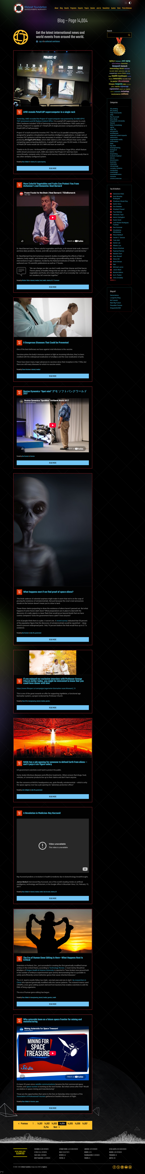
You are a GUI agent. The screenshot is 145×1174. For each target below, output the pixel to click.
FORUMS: (86, 1158)
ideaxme (111, 79)
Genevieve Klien (118, 194)
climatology (114, 166)
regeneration (114, 89)
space (37, 1101)
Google (110, 76)
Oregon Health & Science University (40, 970)
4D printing (114, 111)
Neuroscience (128, 84)
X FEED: (36, 1152)
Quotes (113, 8)
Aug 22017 (19, 112)
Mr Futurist (114, 300)
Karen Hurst (117, 220)
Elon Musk (113, 119)
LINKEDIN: (86, 1149)
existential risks (113, 73)
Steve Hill (24, 701)
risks (124, 89)
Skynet (112, 123)
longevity (119, 84)
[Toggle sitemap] (126, 3)
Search (129, 35)
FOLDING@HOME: (88, 1155)
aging (111, 61)
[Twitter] (118, 1167)
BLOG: (60, 1152)
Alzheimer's (118, 61)
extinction (119, 73)
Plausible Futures (116, 305)
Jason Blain (117, 270)
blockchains (114, 160)
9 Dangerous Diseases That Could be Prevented (46, 343)
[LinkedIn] (122, 1167)
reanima (117, 87)
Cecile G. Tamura (119, 237)
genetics (48, 701)
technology (125, 91)
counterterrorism (116, 174)
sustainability (117, 91)
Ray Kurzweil (47, 892)
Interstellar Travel (126, 79)
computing (114, 170)
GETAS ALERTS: (113, 1149)
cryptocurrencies (116, 178)
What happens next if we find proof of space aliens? (48, 592)
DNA (111, 115)
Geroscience (114, 295)
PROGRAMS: (112, 1155)
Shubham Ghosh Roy (120, 201)
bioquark (116, 66)
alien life (32, 633)
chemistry (113, 164)
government (38, 633)
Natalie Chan (117, 254)
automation (114, 141)
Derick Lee (116, 243)
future (124, 73)
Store (119, 8)
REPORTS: (61, 1155)
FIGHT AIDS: (37, 1155)
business (113, 162)
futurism (32, 456)
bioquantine (124, 63)
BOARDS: (111, 1152)
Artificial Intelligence (116, 63)
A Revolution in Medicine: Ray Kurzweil (42, 813)
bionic (112, 152)
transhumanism (116, 94)
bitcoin (121, 69)
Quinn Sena (117, 204)
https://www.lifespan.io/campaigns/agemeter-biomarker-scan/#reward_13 (46, 688)
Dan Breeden (117, 206)
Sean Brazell (117, 256)
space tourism (32, 1087)
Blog (61, 8)
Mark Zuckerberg (116, 125)
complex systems (116, 168)
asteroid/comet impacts (118, 135)
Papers (86, 8)
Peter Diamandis (116, 113)
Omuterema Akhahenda (117, 231)
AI (114, 61)
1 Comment (56, 280)
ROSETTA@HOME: (38, 1158)
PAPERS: (61, 1158)
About (56, 8)
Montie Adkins (118, 272)
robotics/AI (34, 162)
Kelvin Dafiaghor (119, 217)
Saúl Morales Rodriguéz (117, 198)
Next (55, 1127)
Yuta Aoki (116, 240)
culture (126, 71)
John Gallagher (26, 790)
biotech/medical (35, 280)
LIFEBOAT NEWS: (63, 1149)
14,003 (54, 1123)
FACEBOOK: (37, 1149)
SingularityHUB (115, 308)
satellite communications (45, 1084)
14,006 (77, 1123)
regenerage (124, 86)
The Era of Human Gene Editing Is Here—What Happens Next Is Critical (53, 959)
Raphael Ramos (118, 251)
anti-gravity (114, 131)
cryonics (113, 176)
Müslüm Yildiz (25, 280)
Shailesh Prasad (118, 209)
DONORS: (86, 1152)
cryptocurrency (121, 71)
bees (111, 144)
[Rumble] (130, 1167)
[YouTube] (126, 1167)
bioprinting (114, 154)
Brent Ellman (117, 262)
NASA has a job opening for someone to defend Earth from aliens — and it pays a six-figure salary (55, 763)
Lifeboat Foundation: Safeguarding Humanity (30, 8)
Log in (41, 41)
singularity (128, 89)
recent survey (62, 621)
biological (113, 150)
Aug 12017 (19, 343)
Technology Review (56, 968)
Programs (73, 8)
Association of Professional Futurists (31, 1096)
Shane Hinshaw (26, 369)
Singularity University (117, 121)
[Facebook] (114, 1167)
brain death (112, 71)
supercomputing (41, 162)
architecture (114, 133)
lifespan (112, 84)
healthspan (122, 76)
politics (112, 86)
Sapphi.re (44, 1167)
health (44, 280)
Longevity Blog (115, 298)
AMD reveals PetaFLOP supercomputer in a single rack (49, 112)
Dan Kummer (25, 456)
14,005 (70, 1123)
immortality (117, 78)
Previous (24, 1123)
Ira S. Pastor (117, 275)
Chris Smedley (118, 278)
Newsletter (106, 8)
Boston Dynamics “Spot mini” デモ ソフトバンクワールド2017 (55, 393)
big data (113, 146)
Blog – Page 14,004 (72, 21)
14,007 (84, 1123)
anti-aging (126, 61)
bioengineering (32, 701)
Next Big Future (115, 303)
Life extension (123, 81)
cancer (116, 71)
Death (129, 71)
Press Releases (127, 8)
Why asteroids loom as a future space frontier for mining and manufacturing (52, 1021)
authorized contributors (52, 41)
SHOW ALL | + (113, 280)
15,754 (46, 1127)
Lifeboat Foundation (26, 1167)
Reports (80, 8)
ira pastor (113, 81)
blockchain (127, 69)
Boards (66, 8)
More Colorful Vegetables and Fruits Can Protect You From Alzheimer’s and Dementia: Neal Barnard (51, 185)
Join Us (98, 8)
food (41, 280)
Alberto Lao (117, 245)
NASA (124, 84)
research (121, 89)
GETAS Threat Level (20, 1153)
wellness (124, 94)
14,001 (39, 1123)
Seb (114, 264)
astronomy (114, 137)
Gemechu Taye (118, 215)
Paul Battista (117, 212)
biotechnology (114, 69)
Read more (52, 168)
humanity (129, 76)
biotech (124, 66)
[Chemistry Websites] (119, 47)
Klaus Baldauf (25, 162)
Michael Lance (118, 267)
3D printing (114, 109)
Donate (92, 8)
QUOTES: (111, 1158)
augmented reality (116, 139)
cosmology (114, 172)
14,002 (47, 1123)
